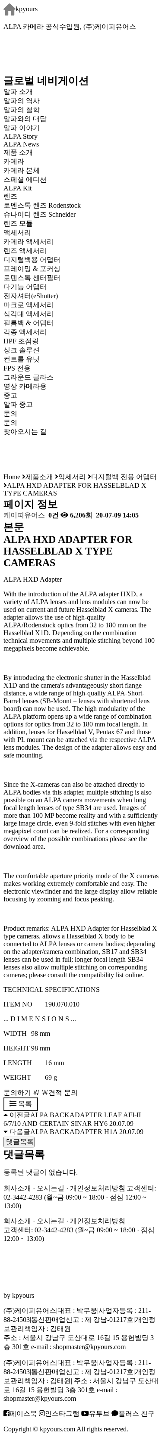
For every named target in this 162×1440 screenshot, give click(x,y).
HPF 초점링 (21, 341)
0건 (53, 515)
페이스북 (23, 1413)
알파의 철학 (21, 109)
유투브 (99, 1413)
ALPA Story (20, 136)
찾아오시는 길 (25, 431)
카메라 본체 (21, 170)
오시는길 (50, 1188)
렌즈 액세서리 (25, 250)
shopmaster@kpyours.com (89, 1346)
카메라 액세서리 (28, 241)
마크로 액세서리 (28, 305)
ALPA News (21, 144)
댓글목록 (19, 1141)
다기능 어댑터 (25, 286)
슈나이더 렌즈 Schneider (39, 214)
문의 (10, 422)
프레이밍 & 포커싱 (31, 268)
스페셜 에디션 (25, 179)
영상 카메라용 (25, 386)
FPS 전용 (17, 368)
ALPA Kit (17, 188)
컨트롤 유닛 (21, 359)
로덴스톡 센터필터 (31, 277)
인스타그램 (62, 1413)
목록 (24, 1103)
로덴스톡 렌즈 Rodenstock (42, 205)
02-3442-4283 (22, 1197)
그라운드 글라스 (28, 377)
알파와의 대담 (25, 118)
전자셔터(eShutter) (30, 295)
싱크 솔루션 (21, 350)
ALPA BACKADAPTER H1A (74, 1131)
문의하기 (17, 1092)
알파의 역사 (21, 100)
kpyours (27, 8)
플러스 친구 (136, 1413)
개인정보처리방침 (97, 1188)
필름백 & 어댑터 (35, 323)
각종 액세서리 (25, 332)
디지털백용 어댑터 (31, 259)
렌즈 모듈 (18, 223)
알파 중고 (18, 404)
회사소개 (17, 1188)
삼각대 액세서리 (28, 314)
